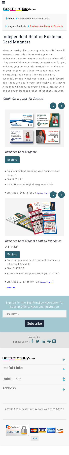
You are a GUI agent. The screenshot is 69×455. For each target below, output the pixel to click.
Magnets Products (17, 26)
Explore (12, 159)
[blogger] (54, 341)
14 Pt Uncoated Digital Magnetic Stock (30, 184)
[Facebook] (32, 341)
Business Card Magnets (21, 151)
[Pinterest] (49, 341)
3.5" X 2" (18, 179)
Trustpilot (34, 337)
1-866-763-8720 (42, 10)
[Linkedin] (43, 341)
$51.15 (25, 192)
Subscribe (34, 324)
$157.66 (26, 281)
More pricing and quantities (48, 193)
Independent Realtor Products (33, 18)
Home (11, 18)
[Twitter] (37, 341)
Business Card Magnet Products (46, 26)
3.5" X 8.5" (20, 268)
